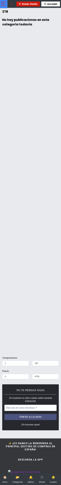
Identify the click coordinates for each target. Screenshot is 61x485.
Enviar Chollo (29, 4)
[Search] (11, 4)
